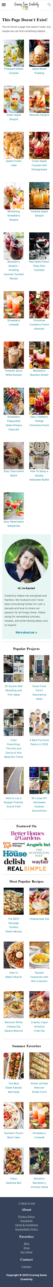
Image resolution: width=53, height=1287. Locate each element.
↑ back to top (26, 1203)
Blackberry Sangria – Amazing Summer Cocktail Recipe (14, 270)
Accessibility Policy (26, 1229)
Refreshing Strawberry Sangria (13, 215)
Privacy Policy (26, 1216)
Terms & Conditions (26, 1224)
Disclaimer (26, 1220)
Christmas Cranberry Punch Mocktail (39, 324)
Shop (27, 1247)
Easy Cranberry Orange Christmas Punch (39, 421)
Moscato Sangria (39, 114)
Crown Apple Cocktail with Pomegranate (39, 165)
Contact (26, 1266)
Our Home (27, 1252)
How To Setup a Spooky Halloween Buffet (39, 475)
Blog (26, 1243)
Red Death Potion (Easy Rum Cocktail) (39, 266)
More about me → (26, 632)
